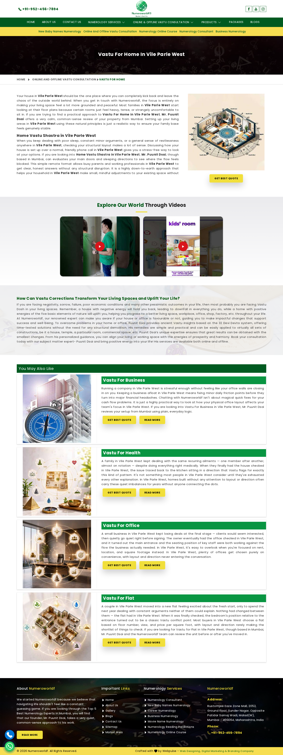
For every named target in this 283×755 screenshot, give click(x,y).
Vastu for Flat (118, 598)
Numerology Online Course (158, 31)
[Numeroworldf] (141, 9)
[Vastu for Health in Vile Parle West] (57, 481)
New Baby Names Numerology (60, 31)
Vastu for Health (121, 453)
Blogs (255, 22)
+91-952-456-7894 (226, 733)
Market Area (114, 732)
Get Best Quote (226, 178)
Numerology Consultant (196, 31)
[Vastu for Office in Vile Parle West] (57, 554)
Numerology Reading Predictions (170, 727)
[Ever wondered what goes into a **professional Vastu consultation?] (100, 246)
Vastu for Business (124, 380)
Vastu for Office (121, 526)
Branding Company (241, 751)
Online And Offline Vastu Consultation (110, 31)
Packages (236, 22)
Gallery (110, 711)
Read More (152, 420)
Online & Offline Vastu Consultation (161, 22)
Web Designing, (190, 751)
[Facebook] (249, 9)
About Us (49, 22)
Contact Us (72, 22)
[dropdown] (123, 22)
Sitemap (111, 727)
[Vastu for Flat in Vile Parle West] (57, 627)
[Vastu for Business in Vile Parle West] (57, 409)
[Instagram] (263, 9)
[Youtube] (256, 9)
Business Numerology (231, 31)
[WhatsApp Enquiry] (9, 746)
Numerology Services (104, 22)
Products (209, 22)
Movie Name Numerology (165, 721)
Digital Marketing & (214, 751)
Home (31, 22)
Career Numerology (161, 711)
